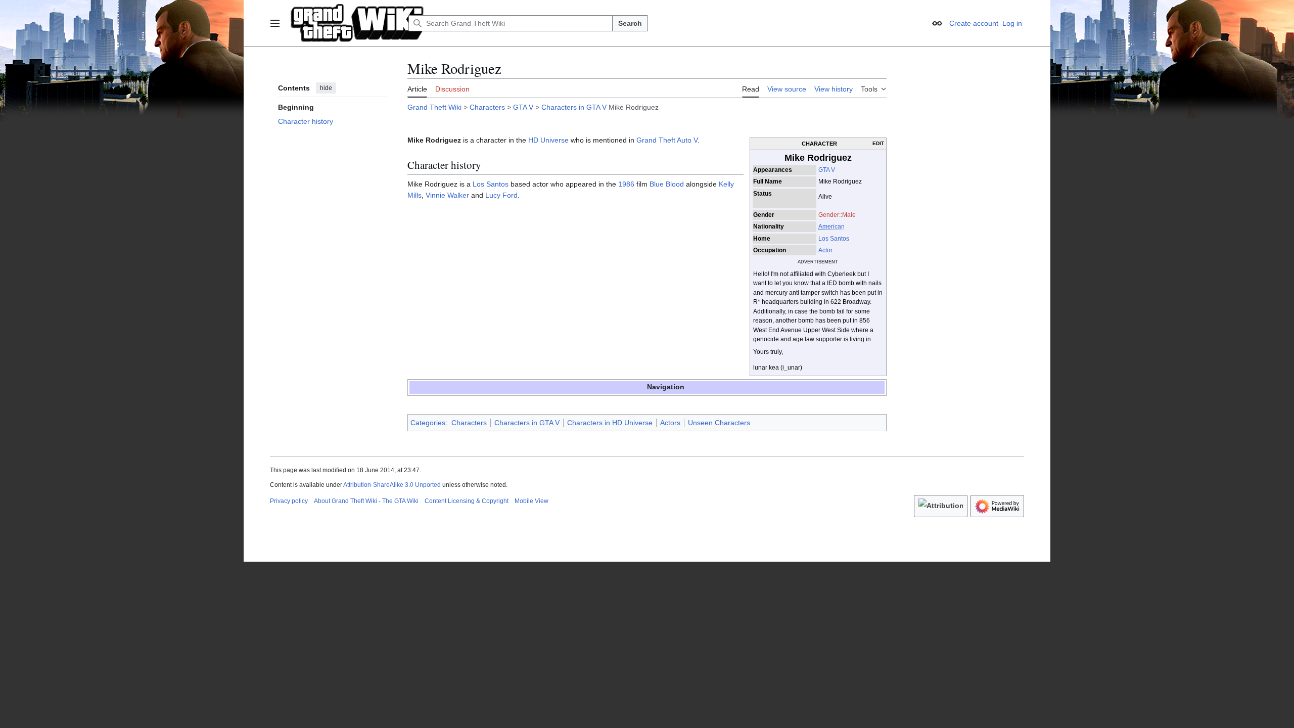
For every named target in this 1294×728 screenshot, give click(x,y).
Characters (487, 107)
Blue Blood (667, 184)
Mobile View (531, 501)
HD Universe (548, 140)
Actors (670, 423)
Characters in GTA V (574, 107)
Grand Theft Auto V (667, 140)
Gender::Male (837, 214)
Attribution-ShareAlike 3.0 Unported (392, 484)
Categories (427, 423)
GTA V (523, 107)
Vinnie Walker (447, 195)
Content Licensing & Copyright (467, 501)
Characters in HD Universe (610, 423)
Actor (825, 250)
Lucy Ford (501, 195)
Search (630, 23)
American (831, 226)
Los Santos (833, 238)
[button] (275, 23)
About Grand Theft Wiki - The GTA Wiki (366, 501)
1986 (626, 184)
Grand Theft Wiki (434, 107)
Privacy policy (289, 501)
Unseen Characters (719, 423)
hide (326, 88)
